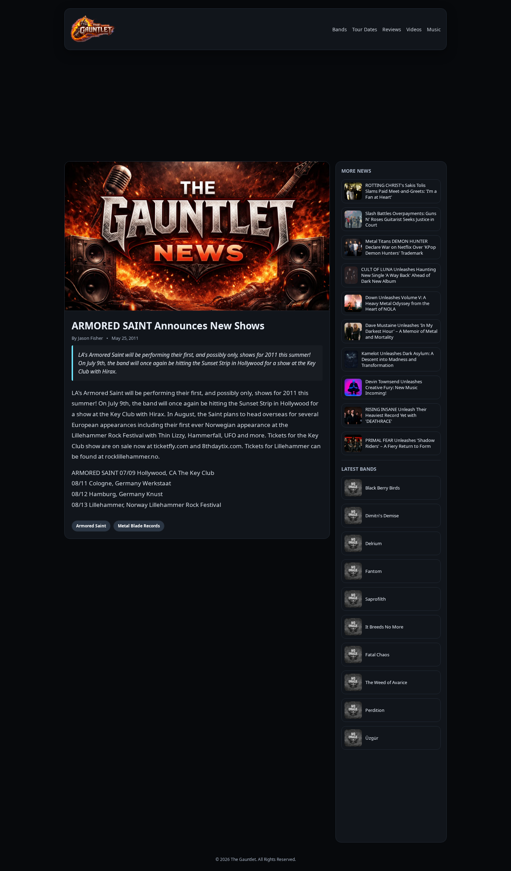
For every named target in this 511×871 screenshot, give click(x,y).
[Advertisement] (255, 107)
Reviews (391, 29)
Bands (339, 29)
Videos (414, 29)
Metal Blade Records (139, 526)
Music (434, 29)
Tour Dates (364, 29)
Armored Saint (91, 526)
